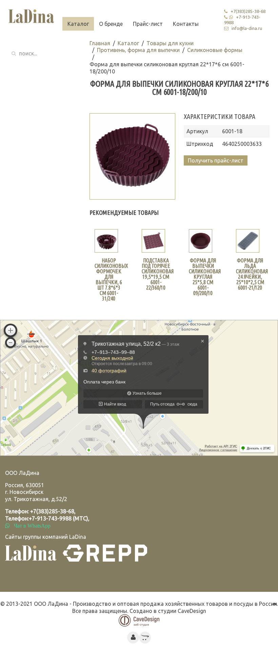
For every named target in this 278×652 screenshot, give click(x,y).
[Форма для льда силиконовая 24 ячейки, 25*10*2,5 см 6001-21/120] (247, 241)
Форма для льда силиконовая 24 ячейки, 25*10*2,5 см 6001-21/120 (252, 274)
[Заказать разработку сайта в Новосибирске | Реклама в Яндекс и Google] (139, 620)
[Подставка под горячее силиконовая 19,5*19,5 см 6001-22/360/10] (153, 241)
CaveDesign (192, 611)
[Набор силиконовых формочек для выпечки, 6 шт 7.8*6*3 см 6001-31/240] (106, 241)
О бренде (111, 24)
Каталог (78, 24)
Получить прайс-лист (215, 160)
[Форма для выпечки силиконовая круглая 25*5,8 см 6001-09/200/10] (200, 241)
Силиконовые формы (214, 50)
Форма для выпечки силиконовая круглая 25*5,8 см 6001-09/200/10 (205, 276)
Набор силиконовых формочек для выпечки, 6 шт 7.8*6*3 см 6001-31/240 (111, 279)
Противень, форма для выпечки (138, 50)
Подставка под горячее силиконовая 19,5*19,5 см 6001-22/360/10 (158, 274)
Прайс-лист (148, 24)
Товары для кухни (170, 43)
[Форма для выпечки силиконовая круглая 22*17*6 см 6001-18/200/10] (132, 156)
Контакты (186, 24)
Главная (100, 43)
